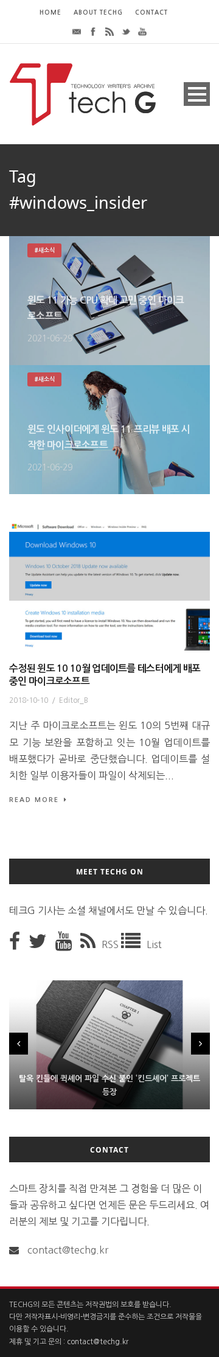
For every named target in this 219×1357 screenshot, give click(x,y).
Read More (34, 800)
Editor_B (73, 700)
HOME (50, 12)
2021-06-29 (49, 338)
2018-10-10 (28, 700)
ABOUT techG (98, 12)
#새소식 (44, 250)
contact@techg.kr (67, 1250)
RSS (111, 944)
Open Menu (197, 94)
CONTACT (151, 12)
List (154, 944)
